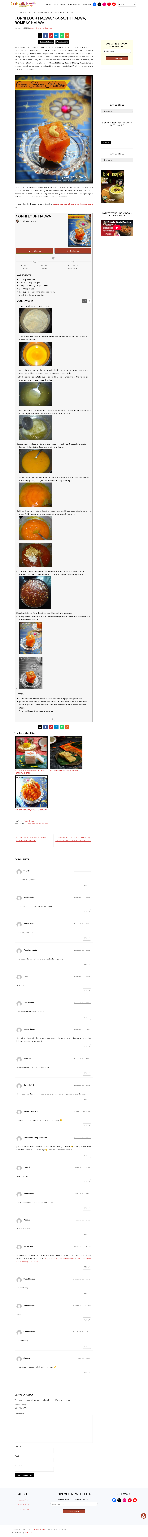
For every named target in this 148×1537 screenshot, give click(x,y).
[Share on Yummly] (67, 35)
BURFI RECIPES (29, 823)
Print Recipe (63, 42)
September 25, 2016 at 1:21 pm (82, 1332)
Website (18, 1465)
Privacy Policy (23, 1509)
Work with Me (23, 1504)
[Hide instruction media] (89, 301)
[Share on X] (40, 35)
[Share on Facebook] (45, 35)
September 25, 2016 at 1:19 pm (82, 1279)
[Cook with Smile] (24, 7)
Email (17, 1456)
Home (17, 12)
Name (18, 1447)
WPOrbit (29, 1532)
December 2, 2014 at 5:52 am (82, 871)
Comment (19, 1414)
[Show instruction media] (84, 301)
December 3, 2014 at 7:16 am (82, 1085)
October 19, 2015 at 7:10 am (83, 1167)
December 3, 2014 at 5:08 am (82, 1058)
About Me (23, 1500)
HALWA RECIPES (42, 823)
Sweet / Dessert (29, 821)
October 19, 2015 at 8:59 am (83, 1193)
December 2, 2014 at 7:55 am (82, 950)
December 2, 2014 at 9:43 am (82, 976)
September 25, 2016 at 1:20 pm (82, 1305)
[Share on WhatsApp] (62, 35)
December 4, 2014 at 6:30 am (82, 1138)
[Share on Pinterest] (51, 35)
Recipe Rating (20, 1405)
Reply (87, 885)
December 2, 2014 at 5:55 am (82, 897)
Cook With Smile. (39, 1529)
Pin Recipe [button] (74, 251)
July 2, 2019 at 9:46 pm (84, 1358)
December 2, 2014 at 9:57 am (82, 1003)
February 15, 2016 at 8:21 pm (82, 1246)
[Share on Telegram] (56, 35)
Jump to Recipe (47, 42)
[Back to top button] (143, 1516)
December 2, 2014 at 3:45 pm (82, 1029)
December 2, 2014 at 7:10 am (82, 923)
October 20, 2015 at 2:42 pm (83, 1220)
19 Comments (48, 28)
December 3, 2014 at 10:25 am (82, 1111)
